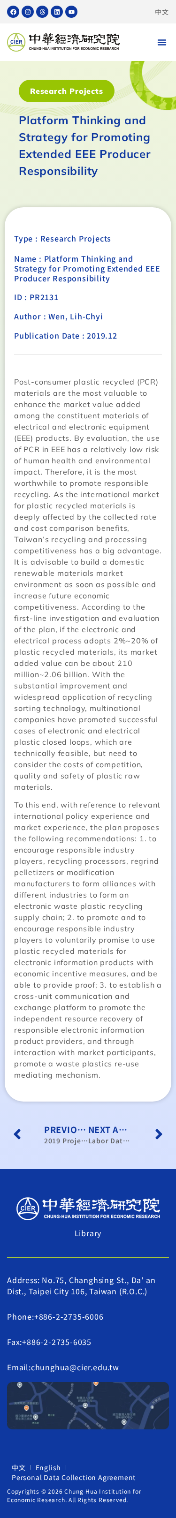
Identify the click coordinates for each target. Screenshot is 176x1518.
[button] (162, 42)
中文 (162, 11)
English (48, 1467)
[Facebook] (13, 12)
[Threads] (42, 12)
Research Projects (66, 91)
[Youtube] (71, 12)
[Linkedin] (57, 12)
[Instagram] (28, 12)
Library (88, 1233)
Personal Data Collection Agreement (74, 1477)
